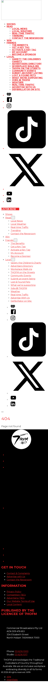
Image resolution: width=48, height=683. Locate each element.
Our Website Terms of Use (21, 601)
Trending (18, 35)
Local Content (14, 604)
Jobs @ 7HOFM (21, 80)
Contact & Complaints (18, 573)
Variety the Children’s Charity (26, 60)
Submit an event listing (27, 73)
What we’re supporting (27, 78)
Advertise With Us (24, 87)
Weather (17, 82)
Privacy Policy (14, 591)
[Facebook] (9, 101)
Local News (19, 28)
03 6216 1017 (21, 654)
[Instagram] (9, 108)
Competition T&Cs (16, 595)
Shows (11, 24)
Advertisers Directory (27, 63)
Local (10, 56)
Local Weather (22, 31)
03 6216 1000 (21, 651)
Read (10, 26)
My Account (20, 52)
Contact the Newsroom (27, 38)
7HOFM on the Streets (26, 68)
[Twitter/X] (27, 189)
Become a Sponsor (24, 54)
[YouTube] (9, 195)
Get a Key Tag (20, 47)
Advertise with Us (16, 576)
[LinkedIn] (9, 201)
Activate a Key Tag (24, 50)
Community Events (24, 71)
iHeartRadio (12, 679)
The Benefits (20, 45)
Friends (11, 43)
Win (9, 40)
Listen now (8, 209)
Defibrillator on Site (26, 89)
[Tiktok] (27, 148)
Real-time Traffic (23, 33)
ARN (9, 677)
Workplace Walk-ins (25, 66)
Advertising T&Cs (15, 598)
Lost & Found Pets (24, 75)
